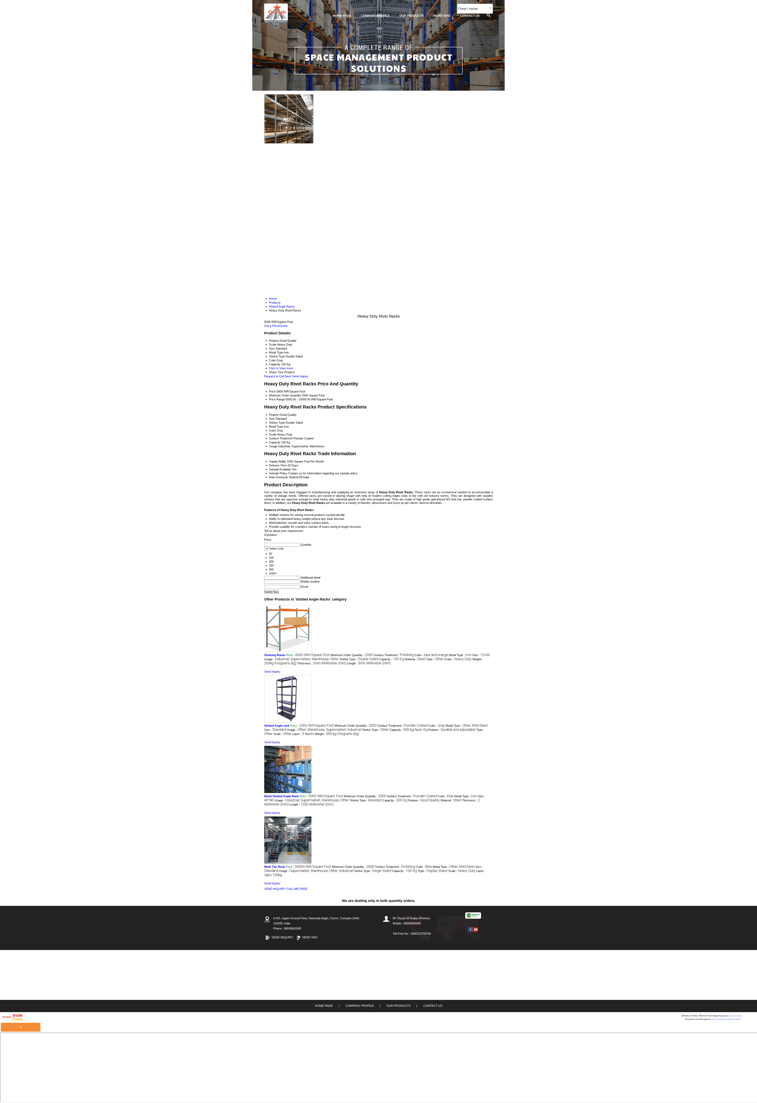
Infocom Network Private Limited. (726, 1019)
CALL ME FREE (297, 888)
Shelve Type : (358, 659)
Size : (481, 655)
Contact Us (470, 15)
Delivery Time (278, 465)
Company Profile (375, 15)
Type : (434, 659)
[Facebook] (470, 931)
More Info (442, 15)
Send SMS (310, 937)
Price (272, 391)
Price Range (277, 399)
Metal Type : (460, 655)
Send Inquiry (300, 376)
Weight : (337, 734)
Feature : (451, 729)
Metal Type (276, 426)
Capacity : (391, 659)
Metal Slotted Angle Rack (281, 796)
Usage (273, 446)
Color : (431, 655)
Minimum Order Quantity (285, 395)
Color (272, 430)
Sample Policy (278, 473)
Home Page (342, 15)
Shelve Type (277, 422)
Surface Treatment (281, 438)
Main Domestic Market (283, 477)
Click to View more (281, 368)
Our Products (411, 15)
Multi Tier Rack (274, 866)
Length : (369, 663)
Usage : (301, 659)
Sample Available (280, 469)
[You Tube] (475, 931)
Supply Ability (277, 461)
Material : (415, 659)
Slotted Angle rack (276, 725)
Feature (274, 414)
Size (272, 418)
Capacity (274, 442)
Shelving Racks (274, 655)
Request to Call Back (277, 376)
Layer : (303, 734)
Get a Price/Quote (275, 325)
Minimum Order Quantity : (352, 655)
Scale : (458, 659)
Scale (272, 434)
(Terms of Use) (734, 1016)
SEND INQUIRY (275, 888)
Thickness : (321, 663)
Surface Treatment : (394, 655)
